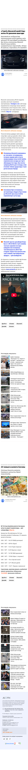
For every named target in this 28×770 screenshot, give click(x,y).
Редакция (5, 730)
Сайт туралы (5, 729)
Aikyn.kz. (12, 530)
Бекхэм (11, 326)
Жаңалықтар (4, 464)
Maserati (19, 323)
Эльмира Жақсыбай (10, 499)
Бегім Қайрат (8, 73)
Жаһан (14, 464)
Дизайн (4, 326)
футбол (4, 323)
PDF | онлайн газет (7, 732)
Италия (11, 323)
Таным (18, 464)
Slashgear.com (15, 104)
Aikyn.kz (8, 111)
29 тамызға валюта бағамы (13, 467)
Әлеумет (10, 464)
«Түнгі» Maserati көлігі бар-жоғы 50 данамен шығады (13, 32)
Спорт (23, 464)
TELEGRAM (4, 573)
